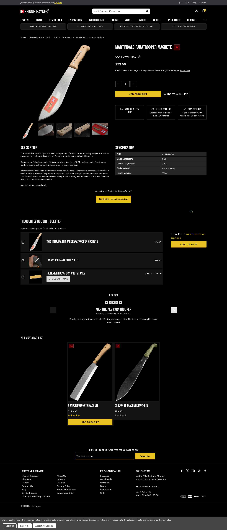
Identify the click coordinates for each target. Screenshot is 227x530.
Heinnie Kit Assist (30, 476)
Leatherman (106, 489)
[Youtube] (205, 470)
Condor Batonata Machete (83, 406)
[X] (187, 470)
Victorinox (105, 482)
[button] (113, 199)
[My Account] (196, 11)
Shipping (26, 479)
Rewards (61, 479)
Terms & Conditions (66, 489)
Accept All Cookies (44, 525)
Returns (25, 482)
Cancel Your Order (65, 493)
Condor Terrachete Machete (131, 406)
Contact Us (27, 486)
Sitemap (61, 482)
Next (93, 129)
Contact (203, 2)
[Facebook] (181, 470)
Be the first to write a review (113, 199)
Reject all (24, 525)
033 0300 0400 (143, 491)
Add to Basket (188, 244)
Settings (10, 525)
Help (187, 2)
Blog (194, 2)
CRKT (103, 493)
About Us (61, 476)
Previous (35, 129)
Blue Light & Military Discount (36, 496)
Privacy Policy (63, 486)
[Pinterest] (199, 470)
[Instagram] (193, 470)
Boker (103, 486)
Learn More (185, 71)
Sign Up (58, 2)
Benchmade (106, 479)
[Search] (147, 11)
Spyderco (104, 476)
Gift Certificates (29, 493)
